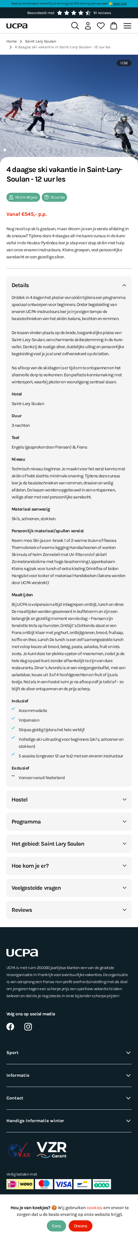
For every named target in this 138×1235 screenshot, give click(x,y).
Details (20, 285)
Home (11, 41)
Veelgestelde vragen (36, 887)
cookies (95, 1207)
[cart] (113, 26)
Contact (14, 1098)
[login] (88, 26)
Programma (26, 821)
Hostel (19, 799)
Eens (56, 1226)
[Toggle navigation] (128, 26)
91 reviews (102, 13)
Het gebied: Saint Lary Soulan (48, 843)
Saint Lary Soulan (40, 41)
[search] (75, 26)
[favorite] (100, 26)
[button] (5, 150)
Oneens (80, 1226)
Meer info (119, 3)
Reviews (22, 909)
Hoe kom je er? (30, 865)
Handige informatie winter (35, 1120)
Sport (12, 1052)
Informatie (17, 1075)
